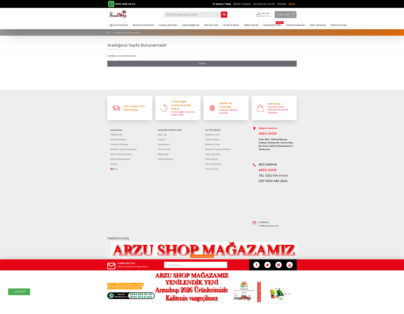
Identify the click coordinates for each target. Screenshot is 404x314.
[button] (235, 294)
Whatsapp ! (20, 291)
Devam (202, 63)
